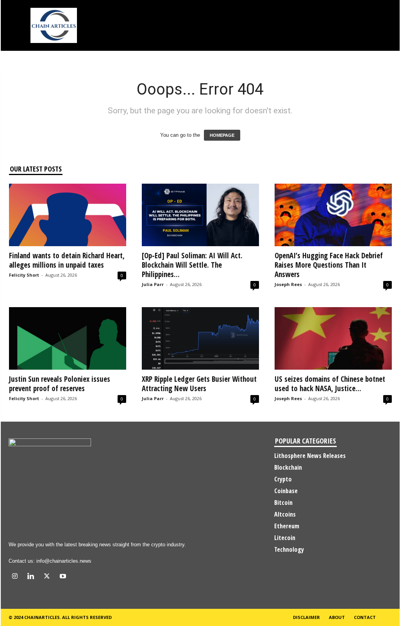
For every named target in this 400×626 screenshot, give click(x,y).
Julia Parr (153, 284)
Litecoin (284, 537)
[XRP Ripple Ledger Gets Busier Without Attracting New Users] (200, 338)
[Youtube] (64, 577)
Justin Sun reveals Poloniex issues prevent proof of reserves (59, 383)
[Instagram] (17, 577)
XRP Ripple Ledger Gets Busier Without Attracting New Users (199, 383)
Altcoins (285, 514)
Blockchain (288, 467)
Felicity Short (24, 275)
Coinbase (286, 490)
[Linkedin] (33, 577)
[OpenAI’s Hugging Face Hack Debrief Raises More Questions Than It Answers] (333, 215)
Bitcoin (283, 502)
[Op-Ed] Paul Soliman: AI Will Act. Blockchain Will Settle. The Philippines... (192, 264)
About (337, 617)
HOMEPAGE (222, 135)
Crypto (283, 479)
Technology (289, 549)
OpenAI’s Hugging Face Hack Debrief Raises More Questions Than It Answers (329, 264)
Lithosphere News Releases (310, 455)
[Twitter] (49, 577)
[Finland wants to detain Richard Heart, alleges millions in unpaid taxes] (67, 215)
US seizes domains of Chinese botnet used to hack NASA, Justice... (330, 383)
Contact (365, 617)
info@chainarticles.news (63, 561)
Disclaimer (306, 617)
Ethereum (286, 526)
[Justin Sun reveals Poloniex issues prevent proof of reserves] (67, 338)
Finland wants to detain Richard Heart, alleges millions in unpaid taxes (67, 260)
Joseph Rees (288, 284)
